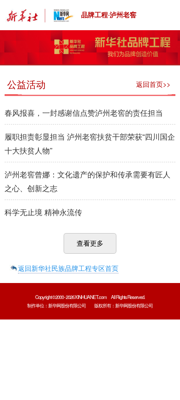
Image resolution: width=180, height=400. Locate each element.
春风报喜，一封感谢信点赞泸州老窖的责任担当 (84, 112)
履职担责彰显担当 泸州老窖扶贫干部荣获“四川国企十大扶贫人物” (90, 143)
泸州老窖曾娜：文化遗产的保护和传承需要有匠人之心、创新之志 (87, 181)
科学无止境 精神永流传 (43, 211)
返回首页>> (153, 84)
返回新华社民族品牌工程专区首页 (68, 268)
